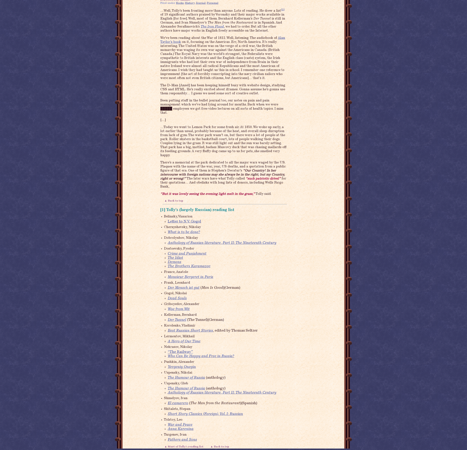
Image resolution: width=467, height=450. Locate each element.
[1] (283, 9)
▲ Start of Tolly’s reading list (183, 446)
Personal (212, 3)
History (189, 3)
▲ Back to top (174, 201)
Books (180, 3)
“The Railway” (180, 352)
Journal (201, 3)
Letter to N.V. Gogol (184, 221)
